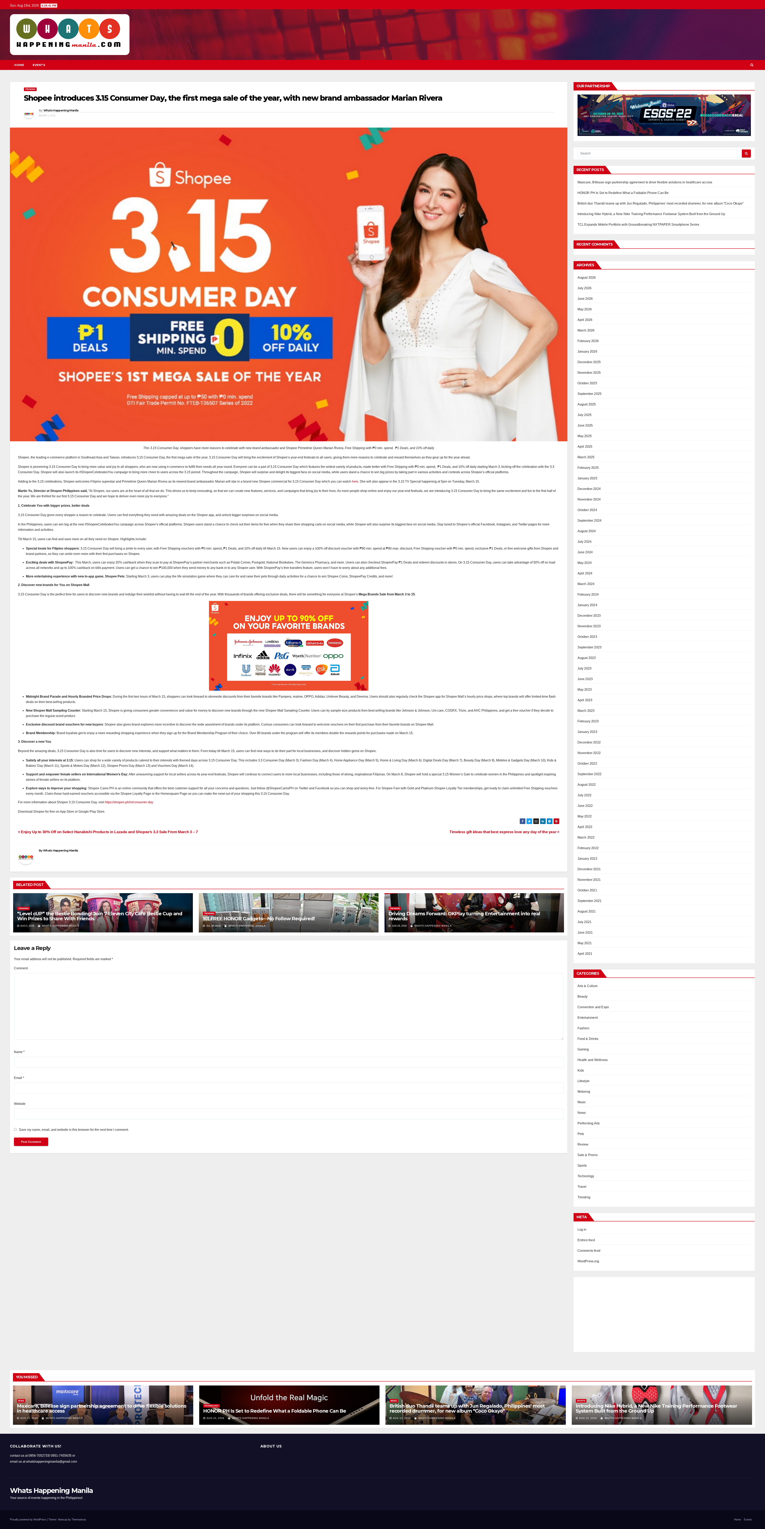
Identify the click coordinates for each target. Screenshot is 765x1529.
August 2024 (587, 531)
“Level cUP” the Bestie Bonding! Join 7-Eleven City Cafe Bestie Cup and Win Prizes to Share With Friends (99, 916)
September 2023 (590, 647)
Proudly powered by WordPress (28, 1519)
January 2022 (587, 858)
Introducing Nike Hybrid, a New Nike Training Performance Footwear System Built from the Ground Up (651, 214)
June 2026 (585, 298)
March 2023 (586, 710)
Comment (21, 968)
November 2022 (589, 753)
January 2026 (587, 351)
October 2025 (587, 383)
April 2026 (585, 320)
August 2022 (587, 784)
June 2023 (585, 679)
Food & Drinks (588, 1038)
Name (19, 1052)
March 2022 (586, 837)
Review (583, 1144)
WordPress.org (588, 1261)
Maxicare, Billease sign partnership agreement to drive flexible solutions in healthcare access (645, 182)
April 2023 (585, 700)
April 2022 (585, 827)
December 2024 (589, 489)
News (582, 1112)
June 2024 (585, 552)
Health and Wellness (593, 1060)
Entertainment (588, 1017)
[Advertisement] (664, 1313)
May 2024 (585, 562)
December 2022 (589, 742)
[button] (751, 65)
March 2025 (586, 457)
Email (19, 1078)
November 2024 (589, 499)
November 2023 (589, 626)
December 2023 (589, 615)
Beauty (583, 996)
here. (355, 481)
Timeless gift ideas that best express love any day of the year (503, 832)
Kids (581, 1070)
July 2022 (585, 795)
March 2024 (586, 584)
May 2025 (585, 436)
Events (39, 65)
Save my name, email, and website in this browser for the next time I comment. (74, 1129)
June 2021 (585, 932)
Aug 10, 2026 (29, 1418)
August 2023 (587, 658)
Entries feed (586, 1240)
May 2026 (585, 309)
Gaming (583, 1049)
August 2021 (587, 911)
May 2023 (585, 689)
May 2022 (585, 816)
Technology (586, 1176)
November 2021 (589, 879)
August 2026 (587, 277)
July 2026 (585, 288)
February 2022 (588, 848)
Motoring (584, 1091)
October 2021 (587, 890)
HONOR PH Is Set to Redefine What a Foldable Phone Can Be (623, 193)
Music (582, 1102)
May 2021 (585, 943)
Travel (582, 1186)
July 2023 (585, 668)
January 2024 (587, 605)
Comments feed (589, 1250)
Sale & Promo (588, 1155)
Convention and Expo (593, 1007)
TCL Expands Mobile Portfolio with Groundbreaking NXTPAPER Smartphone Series (638, 224)
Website (20, 1103)
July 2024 (585, 541)
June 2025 (585, 425)
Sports (582, 1165)
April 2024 (585, 573)
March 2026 (586, 330)
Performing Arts (589, 1123)
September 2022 (590, 774)
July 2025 (585, 415)
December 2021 (589, 869)
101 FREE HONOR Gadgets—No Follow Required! (259, 918)
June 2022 (585, 805)
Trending (30, 89)
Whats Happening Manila (60, 110)
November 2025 (589, 372)
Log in (582, 1229)
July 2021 (585, 922)
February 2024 (588, 594)
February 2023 (588, 721)
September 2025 (590, 393)
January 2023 (587, 732)
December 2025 (589, 362)
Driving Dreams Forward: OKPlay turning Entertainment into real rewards (464, 916)
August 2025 (587, 404)
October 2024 (587, 510)
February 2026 (588, 341)
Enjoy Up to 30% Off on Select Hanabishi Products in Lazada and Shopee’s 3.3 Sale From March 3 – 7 (109, 832)
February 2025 (588, 467)
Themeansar (79, 1519)
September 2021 (590, 901)
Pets (581, 1134)
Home (19, 65)
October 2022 (587, 763)
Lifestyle (584, 1081)
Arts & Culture (588, 986)
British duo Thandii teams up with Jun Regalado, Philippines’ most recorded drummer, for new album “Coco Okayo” (661, 203)
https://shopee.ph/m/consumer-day (129, 802)
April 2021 (585, 953)
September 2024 (590, 520)
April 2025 (585, 446)
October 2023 (587, 636)
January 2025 (587, 478)
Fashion (583, 1028)
